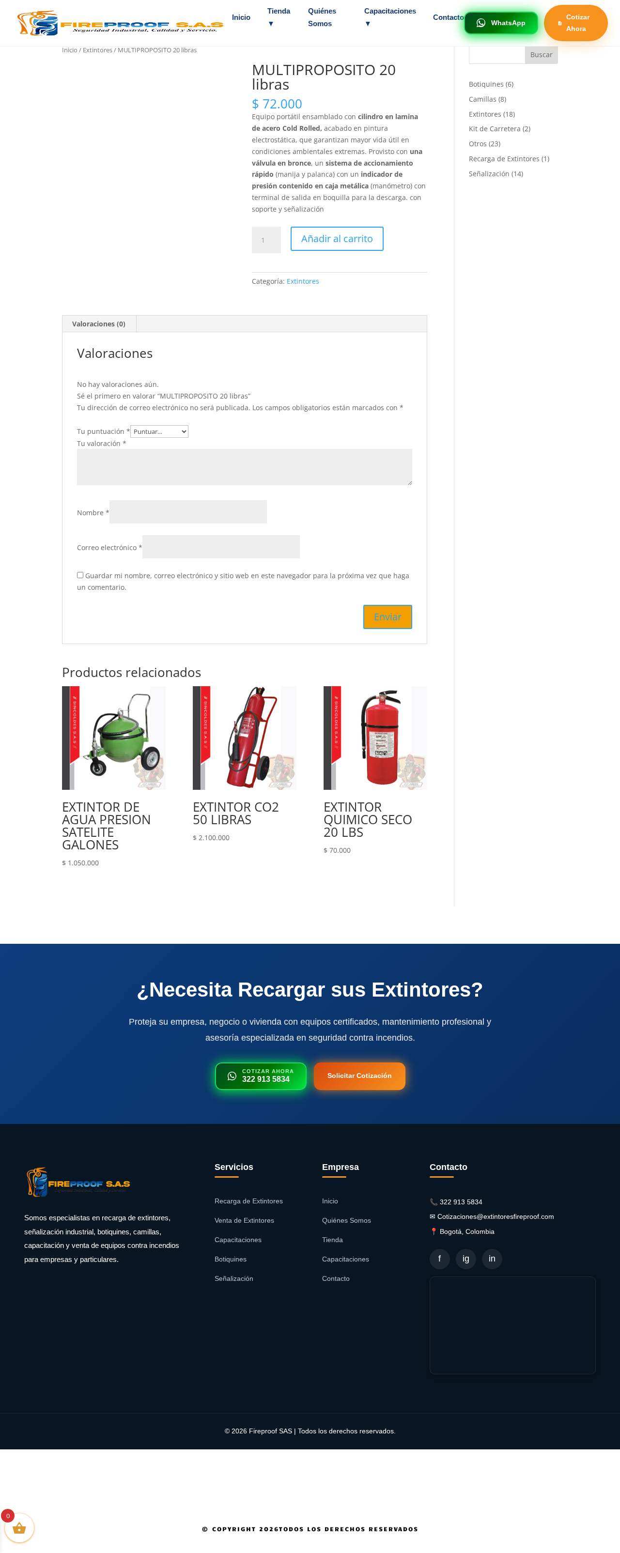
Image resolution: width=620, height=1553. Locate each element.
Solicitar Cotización (359, 1075)
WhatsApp (508, 23)
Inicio (241, 17)
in (492, 1258)
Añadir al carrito (337, 238)
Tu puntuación (103, 431)
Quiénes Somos (322, 17)
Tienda (332, 1240)
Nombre (93, 512)
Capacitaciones (238, 1240)
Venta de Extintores (244, 1220)
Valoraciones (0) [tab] (98, 323)
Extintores (97, 50)
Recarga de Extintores (249, 1201)
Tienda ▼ (278, 17)
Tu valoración (101, 443)
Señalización (234, 1278)
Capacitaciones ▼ (390, 17)
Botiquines (231, 1259)
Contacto (448, 17)
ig (466, 1258)
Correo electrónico (109, 547)
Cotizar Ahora (577, 22)
